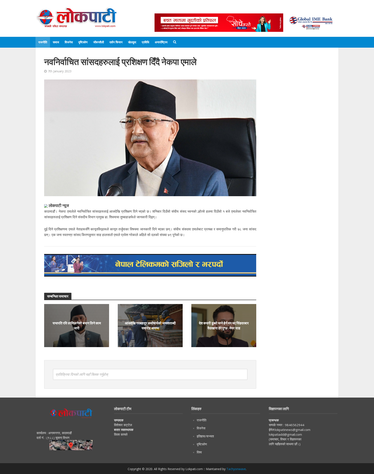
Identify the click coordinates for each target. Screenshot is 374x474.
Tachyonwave (236, 469)
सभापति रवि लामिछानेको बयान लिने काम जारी (77, 325)
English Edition (199, 9)
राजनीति (42, 42)
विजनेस (69, 42)
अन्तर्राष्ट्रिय (161, 42)
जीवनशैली (98, 42)
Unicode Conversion (259, 9)
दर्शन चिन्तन (116, 42)
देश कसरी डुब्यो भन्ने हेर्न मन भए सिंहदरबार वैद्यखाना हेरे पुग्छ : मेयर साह (224, 325)
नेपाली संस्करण (227, 9)
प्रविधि (145, 42)
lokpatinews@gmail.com (292, 429)
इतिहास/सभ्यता (205, 436)
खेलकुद (132, 42)
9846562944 (294, 425)
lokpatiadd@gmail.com (285, 434)
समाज (56, 42)
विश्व (199, 452)
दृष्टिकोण (83, 42)
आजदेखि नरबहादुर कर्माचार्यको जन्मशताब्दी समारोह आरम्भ (150, 325)
